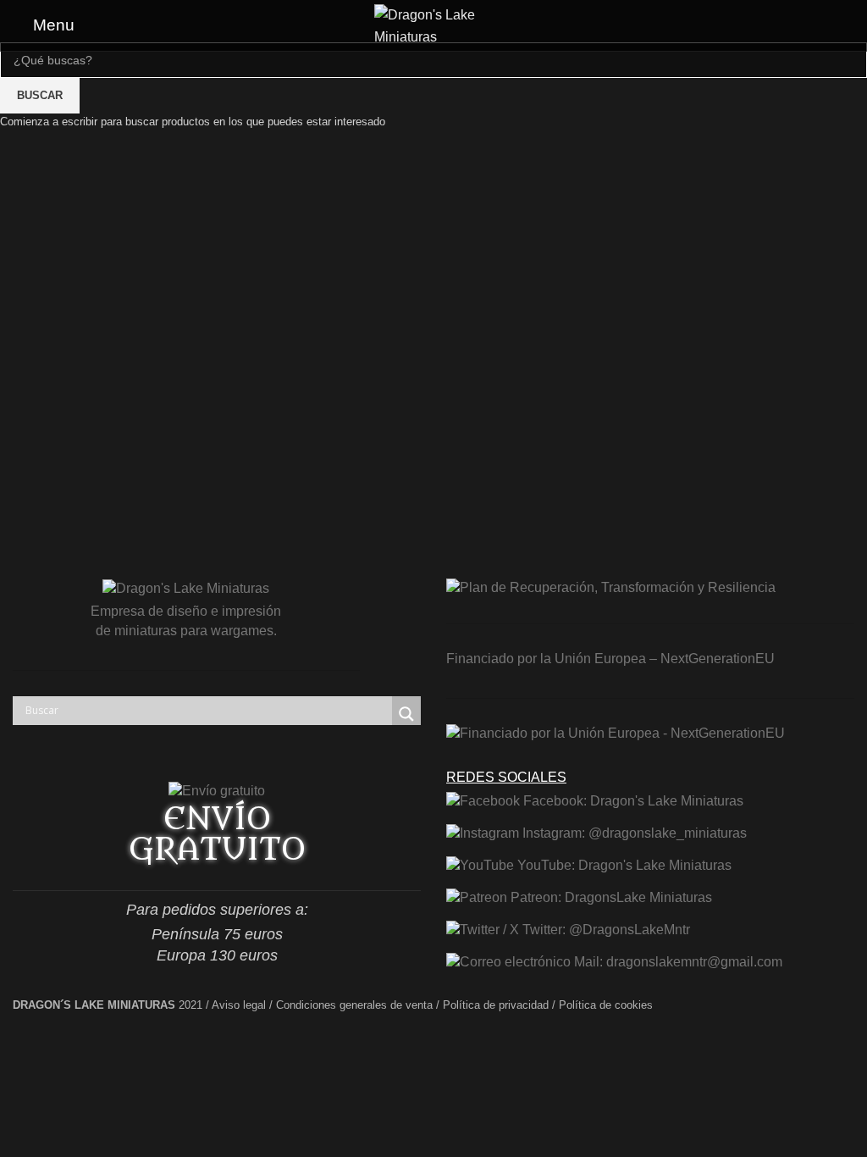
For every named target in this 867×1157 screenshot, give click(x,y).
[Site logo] (433, 24)
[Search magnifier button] (406, 714)
